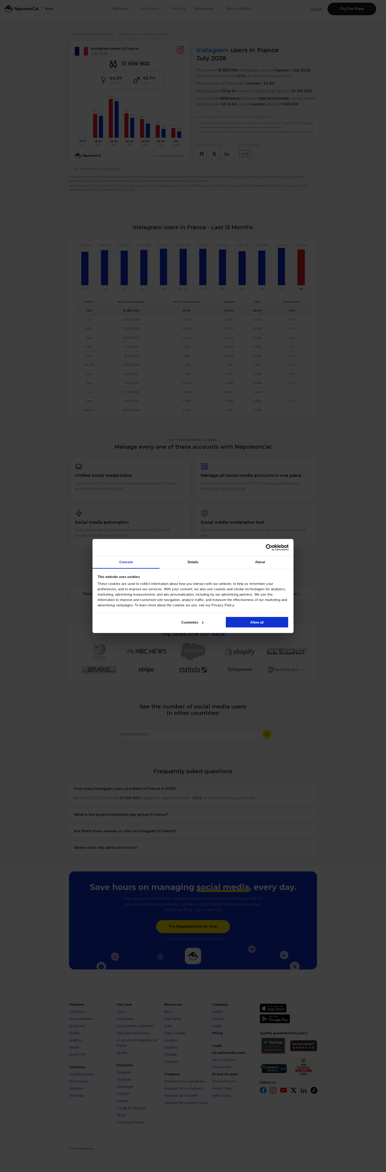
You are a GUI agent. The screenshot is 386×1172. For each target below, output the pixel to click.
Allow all (257, 622)
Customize (189, 622)
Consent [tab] (126, 562)
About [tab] (260, 562)
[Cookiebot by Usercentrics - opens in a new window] (269, 547)
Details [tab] (193, 562)
